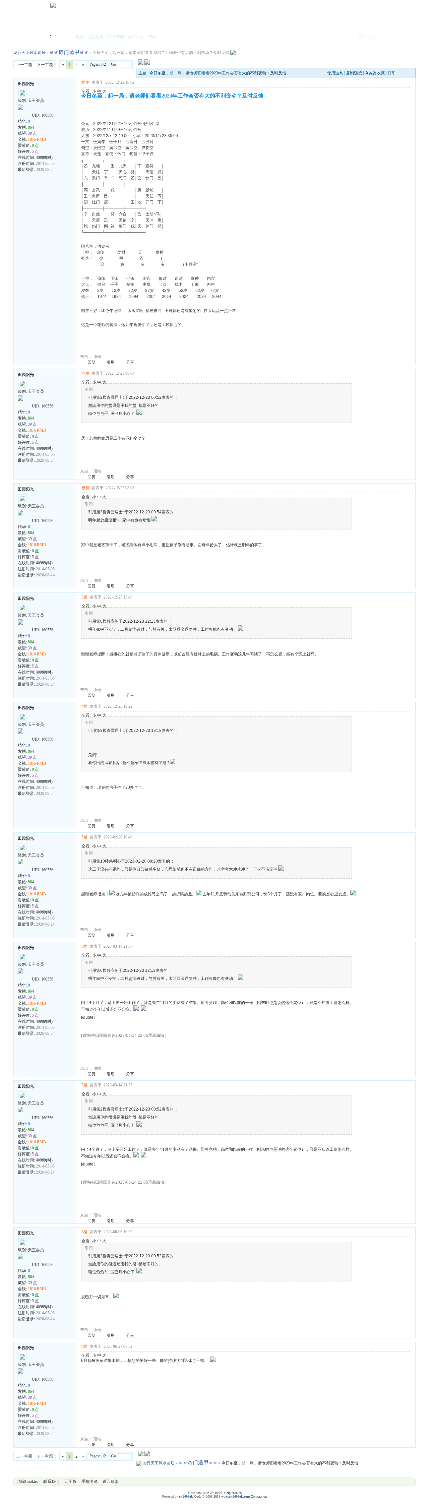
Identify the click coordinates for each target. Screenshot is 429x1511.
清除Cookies (27, 1481)
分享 (130, 362)
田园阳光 (26, 83)
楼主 (85, 82)
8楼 (84, 1232)
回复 (91, 362)
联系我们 (51, 1481)
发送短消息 (27, 114)
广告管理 (116, 37)
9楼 (84, 1346)
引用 (111, 362)
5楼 (84, 837)
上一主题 (24, 64)
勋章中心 (136, 37)
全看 (85, 91)
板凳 (85, 488)
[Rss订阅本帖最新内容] (233, 52)
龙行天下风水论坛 (29, 52)
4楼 (84, 706)
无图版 (70, 1481)
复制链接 (354, 73)
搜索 (80, 37)
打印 (391, 73)
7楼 (84, 1085)
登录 (362, 37)
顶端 (97, 356)
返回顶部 (111, 1481)
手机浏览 (89, 1481)
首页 (63, 37)
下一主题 (45, 64)
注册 (372, 37)
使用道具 (335, 73)
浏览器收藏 (375, 73)
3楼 (84, 597)
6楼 (84, 946)
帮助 (152, 37)
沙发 (85, 373)
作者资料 (20, 114)
